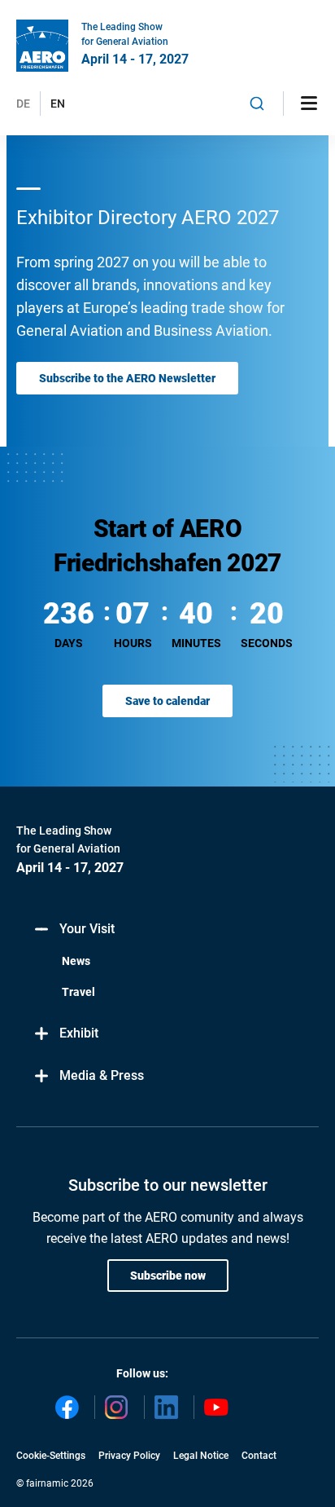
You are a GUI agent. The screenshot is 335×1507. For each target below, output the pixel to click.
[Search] (257, 103)
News (76, 960)
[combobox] (257, 103)
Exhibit (78, 1033)
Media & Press (101, 1075)
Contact (258, 1455)
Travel (78, 991)
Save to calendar (167, 700)
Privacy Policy (129, 1455)
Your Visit (87, 928)
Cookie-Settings (50, 1455)
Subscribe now (168, 1275)
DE (23, 103)
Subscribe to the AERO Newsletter (127, 378)
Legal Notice (200, 1455)
